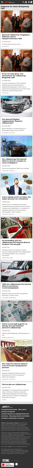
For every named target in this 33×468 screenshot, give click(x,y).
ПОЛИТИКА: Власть (8, 214)
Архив (4, 399)
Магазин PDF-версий (8, 411)
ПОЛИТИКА (5, 46)
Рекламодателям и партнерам (19, 416)
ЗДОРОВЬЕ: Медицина (9, 297)
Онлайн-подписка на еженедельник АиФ (15, 414)
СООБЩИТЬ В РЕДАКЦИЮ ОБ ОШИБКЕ (12, 418)
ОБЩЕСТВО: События (8, 379)
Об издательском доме (9, 409)
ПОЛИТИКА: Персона (8, 132)
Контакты (4, 416)
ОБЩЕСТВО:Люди (7, 257)
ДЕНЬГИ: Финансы (8, 337)
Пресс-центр (22, 409)
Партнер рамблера (14, 460)
